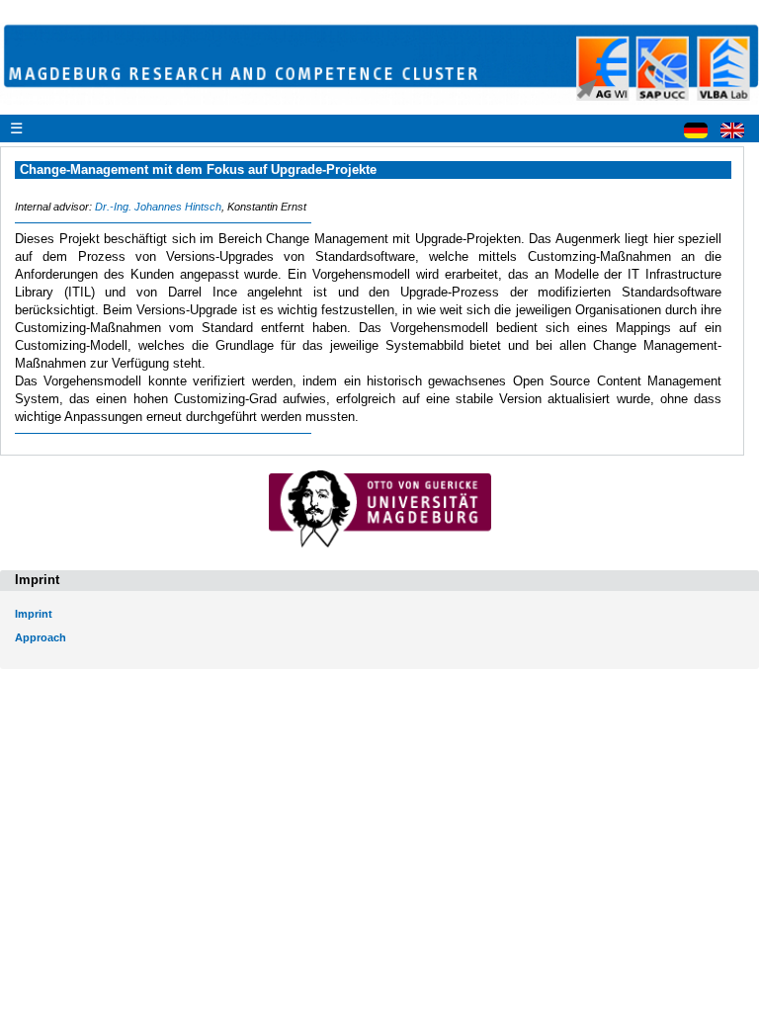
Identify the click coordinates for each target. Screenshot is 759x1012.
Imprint (33, 614)
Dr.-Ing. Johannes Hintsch (158, 206)
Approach (40, 637)
